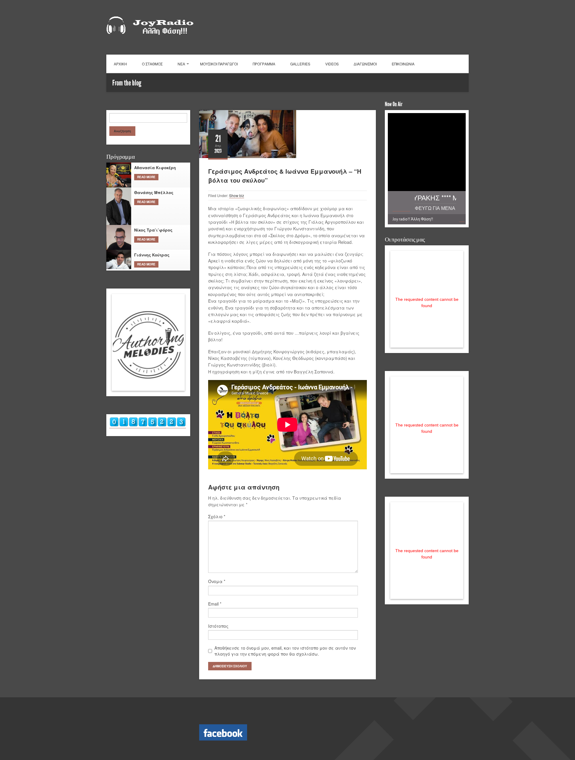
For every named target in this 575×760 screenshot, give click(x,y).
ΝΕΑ (181, 63)
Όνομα (216, 581)
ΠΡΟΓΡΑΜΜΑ (264, 63)
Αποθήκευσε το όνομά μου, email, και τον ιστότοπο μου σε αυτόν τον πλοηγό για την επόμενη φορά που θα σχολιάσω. (285, 651)
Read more (146, 177)
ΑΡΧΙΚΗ (120, 63)
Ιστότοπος (218, 626)
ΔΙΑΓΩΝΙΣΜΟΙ (365, 63)
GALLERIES (300, 63)
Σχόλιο (216, 516)
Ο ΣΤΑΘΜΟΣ (152, 63)
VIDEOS (332, 63)
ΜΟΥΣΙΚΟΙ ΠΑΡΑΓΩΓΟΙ (219, 63)
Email (214, 604)
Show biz (236, 195)
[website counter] (147, 425)
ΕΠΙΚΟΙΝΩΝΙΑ (403, 63)
